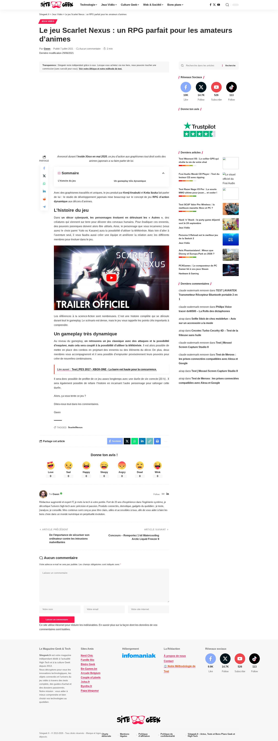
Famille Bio (87, 660)
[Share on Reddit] (44, 199)
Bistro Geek (88, 664)
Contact (168, 661)
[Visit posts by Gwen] (43, 494)
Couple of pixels (91, 677)
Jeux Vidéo (48, 21)
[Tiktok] (231, 92)
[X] (214, 5)
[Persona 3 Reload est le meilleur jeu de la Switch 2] (231, 239)
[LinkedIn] (167, 494)
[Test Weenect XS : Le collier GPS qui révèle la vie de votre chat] (231, 163)
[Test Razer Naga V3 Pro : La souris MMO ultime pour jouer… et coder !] (231, 194)
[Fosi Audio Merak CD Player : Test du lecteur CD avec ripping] (231, 178)
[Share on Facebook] (44, 168)
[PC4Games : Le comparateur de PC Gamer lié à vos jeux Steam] (231, 270)
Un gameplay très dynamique (130, 181)
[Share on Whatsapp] (44, 183)
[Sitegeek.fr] (57, 5)
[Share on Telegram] (44, 207)
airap (182, 318)
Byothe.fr (86, 686)
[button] (227, 5)
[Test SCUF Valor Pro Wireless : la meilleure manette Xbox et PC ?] (231, 209)
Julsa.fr (85, 681)
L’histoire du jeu (67, 180)
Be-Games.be (89, 668)
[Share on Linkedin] (44, 191)
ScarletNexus (75, 427)
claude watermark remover (194, 290)
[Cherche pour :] (203, 66)
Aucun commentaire (90, 48)
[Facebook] (210, 5)
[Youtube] (216, 92)
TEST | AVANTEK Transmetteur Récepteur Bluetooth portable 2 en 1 (208, 294)
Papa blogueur (90, 690)
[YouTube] (218, 5)
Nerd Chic (87, 655)
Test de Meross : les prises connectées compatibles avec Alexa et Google (208, 359)
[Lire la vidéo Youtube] (111, 277)
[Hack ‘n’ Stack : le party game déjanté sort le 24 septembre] (231, 224)
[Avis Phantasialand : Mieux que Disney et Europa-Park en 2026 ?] (231, 255)
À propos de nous (175, 656)
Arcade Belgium (90, 673)
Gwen (47, 48)
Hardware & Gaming (189, 273)
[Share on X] (44, 176)
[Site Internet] (163, 494)
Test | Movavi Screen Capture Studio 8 (214, 371)
